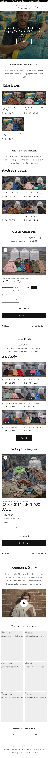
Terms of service (39, 749)
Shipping (4, 291)
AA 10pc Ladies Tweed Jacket (12, 404)
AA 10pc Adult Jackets (32, 404)
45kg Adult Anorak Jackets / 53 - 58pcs (12, 109)
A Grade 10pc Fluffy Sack (33, 217)
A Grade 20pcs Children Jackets (35, 193)
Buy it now (24, 315)
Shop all (24, 41)
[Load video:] (24, 603)
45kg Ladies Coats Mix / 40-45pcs (12, 135)
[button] (5, 6)
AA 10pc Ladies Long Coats (11, 380)
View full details (37, 326)
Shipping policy (17, 753)
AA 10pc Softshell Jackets (33, 380)
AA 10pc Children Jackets (10, 428)
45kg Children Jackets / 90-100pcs (34, 109)
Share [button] (6, 326)
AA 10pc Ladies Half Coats (33, 428)
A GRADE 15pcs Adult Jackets (12, 217)
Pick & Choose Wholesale (23, 746)
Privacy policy (26, 749)
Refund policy (15, 749)
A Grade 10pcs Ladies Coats (11, 193)
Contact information (31, 753)
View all (24, 438)
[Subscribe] (36, 734)
